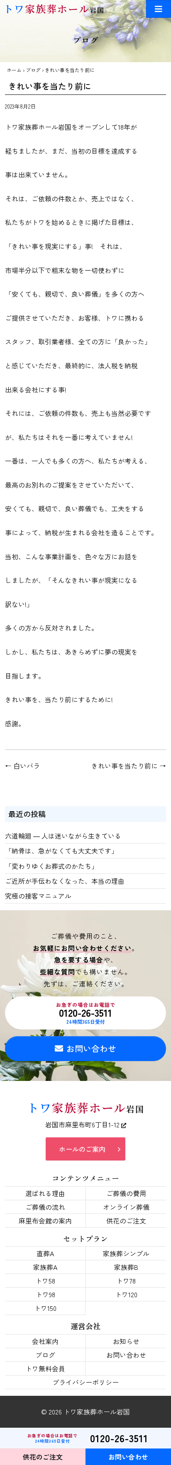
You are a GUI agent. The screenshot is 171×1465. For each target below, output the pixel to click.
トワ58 (45, 1281)
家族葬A (45, 1267)
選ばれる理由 (45, 1193)
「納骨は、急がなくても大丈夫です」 (61, 851)
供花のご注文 (126, 1221)
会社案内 (45, 1341)
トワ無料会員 (45, 1368)
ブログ (33, 69)
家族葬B (126, 1267)
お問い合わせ (91, 1048)
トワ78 (126, 1281)
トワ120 (126, 1294)
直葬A (45, 1253)
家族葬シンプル (126, 1253)
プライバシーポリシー (85, 1382)
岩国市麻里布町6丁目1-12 (83, 1124)
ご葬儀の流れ (45, 1207)
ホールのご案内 (82, 1149)
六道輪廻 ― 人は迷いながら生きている (63, 836)
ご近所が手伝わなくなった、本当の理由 (65, 881)
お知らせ (126, 1341)
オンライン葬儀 (126, 1207)
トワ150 (45, 1308)
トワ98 (45, 1294)
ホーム (14, 69)
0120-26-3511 (85, 1013)
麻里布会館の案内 (45, 1221)
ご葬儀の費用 (126, 1193)
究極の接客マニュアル (38, 896)
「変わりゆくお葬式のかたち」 (51, 866)
